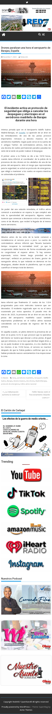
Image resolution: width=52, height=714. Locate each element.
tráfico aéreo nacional (28, 384)
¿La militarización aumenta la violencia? (11, 393)
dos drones (30, 381)
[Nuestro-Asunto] (26, 670)
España (22, 132)
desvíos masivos (19, 381)
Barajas (9, 381)
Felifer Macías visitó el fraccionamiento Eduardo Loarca (39, 395)
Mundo (5, 378)
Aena (14, 378)
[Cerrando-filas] (26, 600)
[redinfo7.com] (26, 30)
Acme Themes (26, 710)
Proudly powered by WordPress (16, 706)
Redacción (24, 57)
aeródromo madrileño (25, 378)
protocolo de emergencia (10, 384)
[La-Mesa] (26, 635)
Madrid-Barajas (41, 381)
